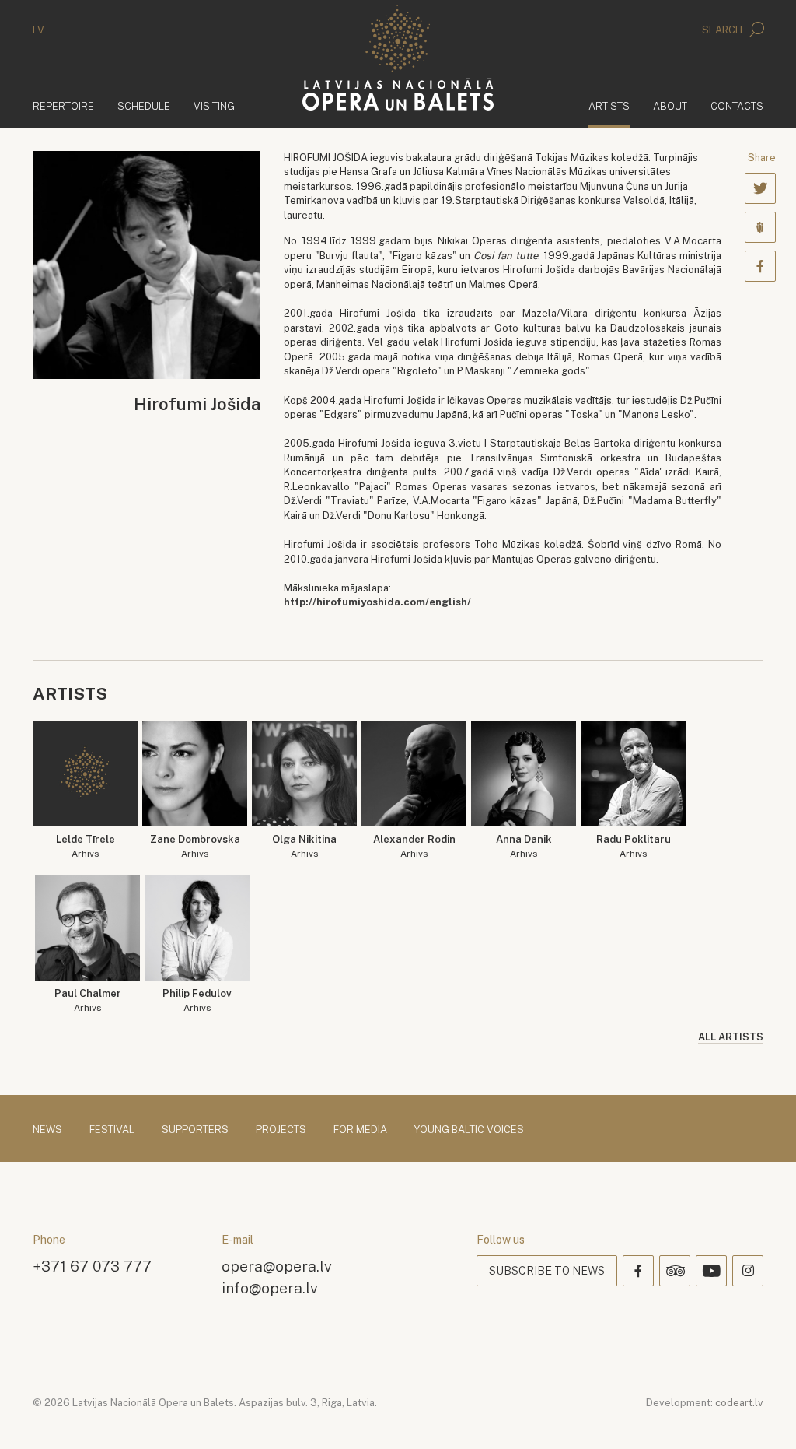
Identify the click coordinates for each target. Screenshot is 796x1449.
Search (723, 30)
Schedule (143, 106)
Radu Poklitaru (633, 846)
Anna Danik (524, 846)
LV (38, 30)
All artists (730, 1037)
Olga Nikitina (304, 846)
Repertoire (63, 106)
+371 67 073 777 (92, 1266)
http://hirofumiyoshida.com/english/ (377, 602)
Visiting (214, 106)
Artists (609, 106)
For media (360, 1129)
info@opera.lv (270, 1287)
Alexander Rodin (414, 846)
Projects (281, 1129)
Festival (111, 1129)
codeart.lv (739, 1403)
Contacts (736, 106)
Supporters (195, 1129)
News (47, 1129)
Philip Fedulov (197, 1000)
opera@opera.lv (277, 1266)
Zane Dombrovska (195, 846)
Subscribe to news (547, 1271)
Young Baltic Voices (469, 1129)
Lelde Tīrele (85, 846)
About (670, 106)
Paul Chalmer (87, 1000)
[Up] (761, 1414)
